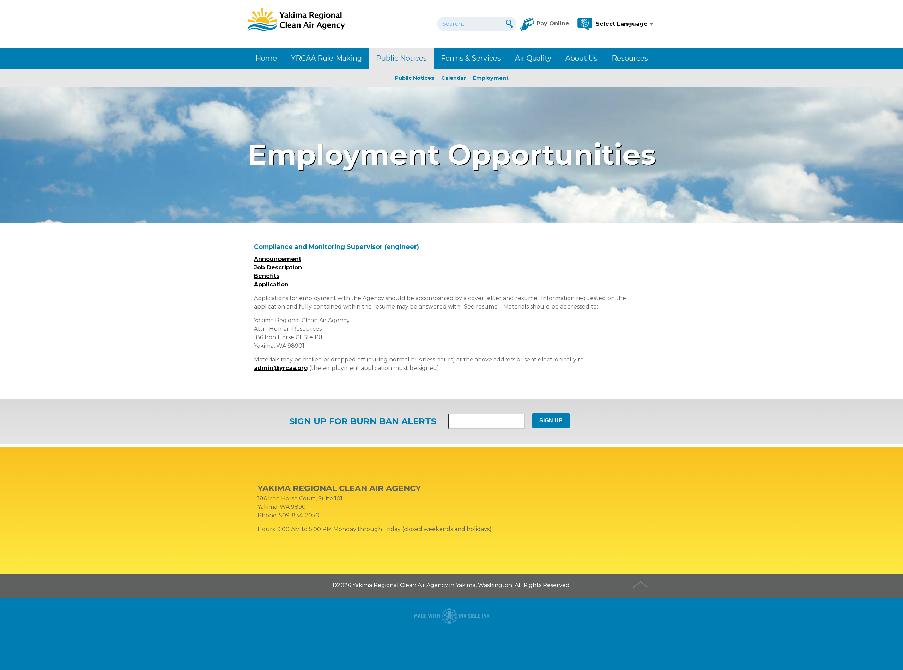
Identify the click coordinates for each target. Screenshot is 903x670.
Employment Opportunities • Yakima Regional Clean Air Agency (296, 19)
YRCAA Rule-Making (326, 58)
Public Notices (401, 58)
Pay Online (553, 23)
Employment (491, 78)
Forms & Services (471, 58)
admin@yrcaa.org (281, 368)
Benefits (266, 276)
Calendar (453, 78)
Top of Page (641, 583)
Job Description (278, 267)
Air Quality (533, 58)
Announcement (277, 259)
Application (271, 284)
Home (266, 58)
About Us (581, 58)
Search (508, 23)
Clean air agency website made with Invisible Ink (451, 616)
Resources (630, 58)
